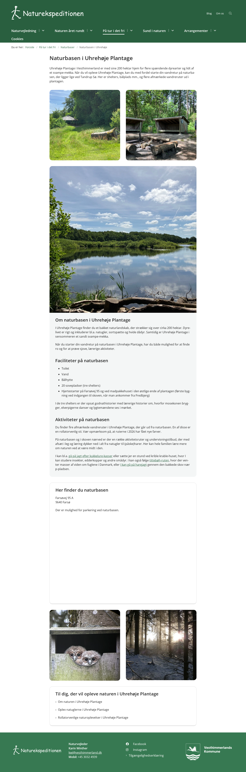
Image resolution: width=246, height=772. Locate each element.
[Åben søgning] (230, 13)
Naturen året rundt (69, 31)
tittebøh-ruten (159, 460)
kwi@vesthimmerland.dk (85, 753)
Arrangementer (196, 31)
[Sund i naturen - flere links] (172, 30)
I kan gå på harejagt (133, 465)
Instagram (140, 750)
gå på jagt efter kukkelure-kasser (91, 456)
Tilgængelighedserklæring (146, 755)
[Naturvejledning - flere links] (42, 30)
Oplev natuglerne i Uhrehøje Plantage (83, 710)
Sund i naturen (154, 31)
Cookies (17, 39)
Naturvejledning (23, 31)
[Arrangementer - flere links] (214, 30)
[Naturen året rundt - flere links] (90, 30)
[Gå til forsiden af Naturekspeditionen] (107, 13)
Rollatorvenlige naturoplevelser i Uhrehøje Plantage (93, 718)
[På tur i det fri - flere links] (130, 30)
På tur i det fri (113, 31)
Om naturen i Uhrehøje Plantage (80, 702)
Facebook (139, 744)
